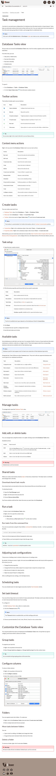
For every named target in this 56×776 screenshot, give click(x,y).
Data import (45, 374)
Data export (45, 371)
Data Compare (42, 233)
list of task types (42, 305)
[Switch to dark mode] (51, 6)
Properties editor (8, 230)
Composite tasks (46, 364)
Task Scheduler (35, 586)
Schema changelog (47, 386)
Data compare (46, 367)
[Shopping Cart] (49, 2)
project (23, 476)
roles (29, 36)
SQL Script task (46, 382)
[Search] (44, 2)
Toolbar (6, 217)
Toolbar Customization (41, 224)
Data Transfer (34, 233)
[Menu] (53, 2)
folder (23, 302)
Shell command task (47, 395)
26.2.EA (24, 6)
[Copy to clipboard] (52, 532)
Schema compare (47, 391)
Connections (7, 228)
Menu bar (6, 214)
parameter (15, 545)
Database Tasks (8, 212)
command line (29, 527)
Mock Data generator (11, 235)
